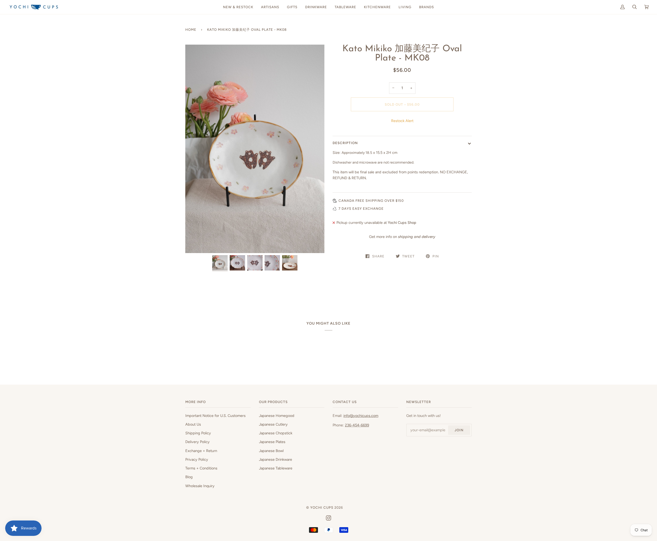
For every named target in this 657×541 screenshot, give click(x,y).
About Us (193, 424)
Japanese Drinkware (275, 459)
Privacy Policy (196, 459)
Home (190, 29)
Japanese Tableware (275, 468)
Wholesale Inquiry (200, 486)
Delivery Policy (197, 441)
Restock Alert (402, 120)
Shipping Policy (198, 433)
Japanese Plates (272, 441)
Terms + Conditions (201, 468)
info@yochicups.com (360, 415)
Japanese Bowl (271, 450)
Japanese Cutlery (273, 424)
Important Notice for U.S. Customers (215, 415)
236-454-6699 (357, 425)
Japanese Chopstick (275, 433)
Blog (189, 477)
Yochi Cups (321, 507)
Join (459, 430)
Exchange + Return (201, 450)
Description (345, 143)
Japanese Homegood (276, 415)
